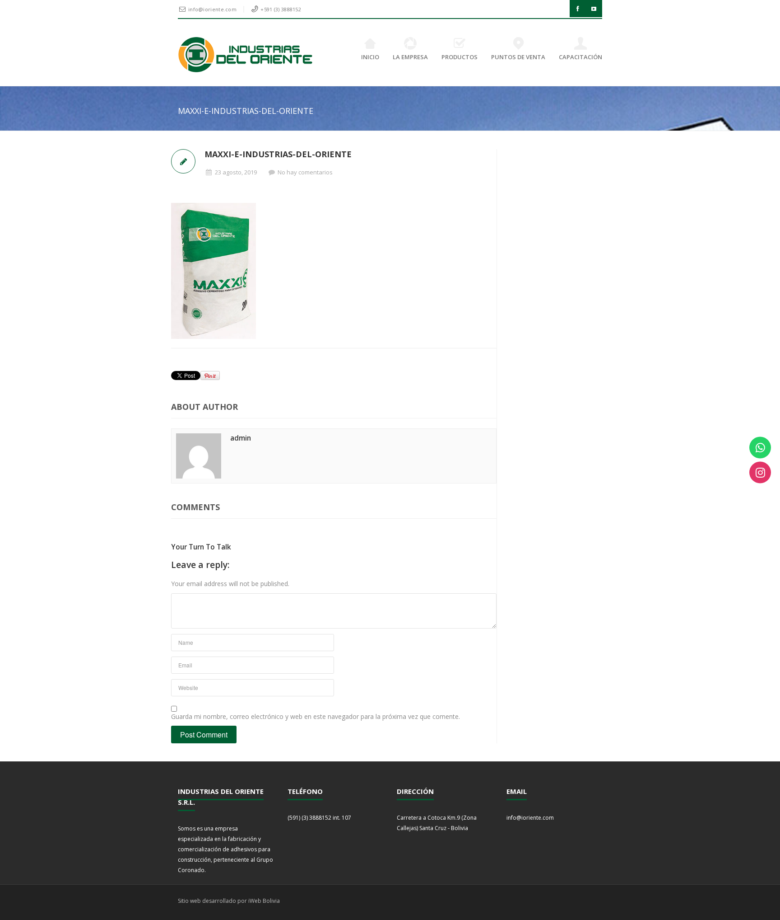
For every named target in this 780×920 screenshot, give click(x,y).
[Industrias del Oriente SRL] (246, 54)
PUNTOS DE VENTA (518, 57)
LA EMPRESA (410, 57)
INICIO (370, 57)
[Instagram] (760, 472)
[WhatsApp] (760, 448)
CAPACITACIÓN (580, 57)
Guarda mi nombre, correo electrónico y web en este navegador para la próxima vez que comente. (315, 716)
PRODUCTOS (459, 57)
